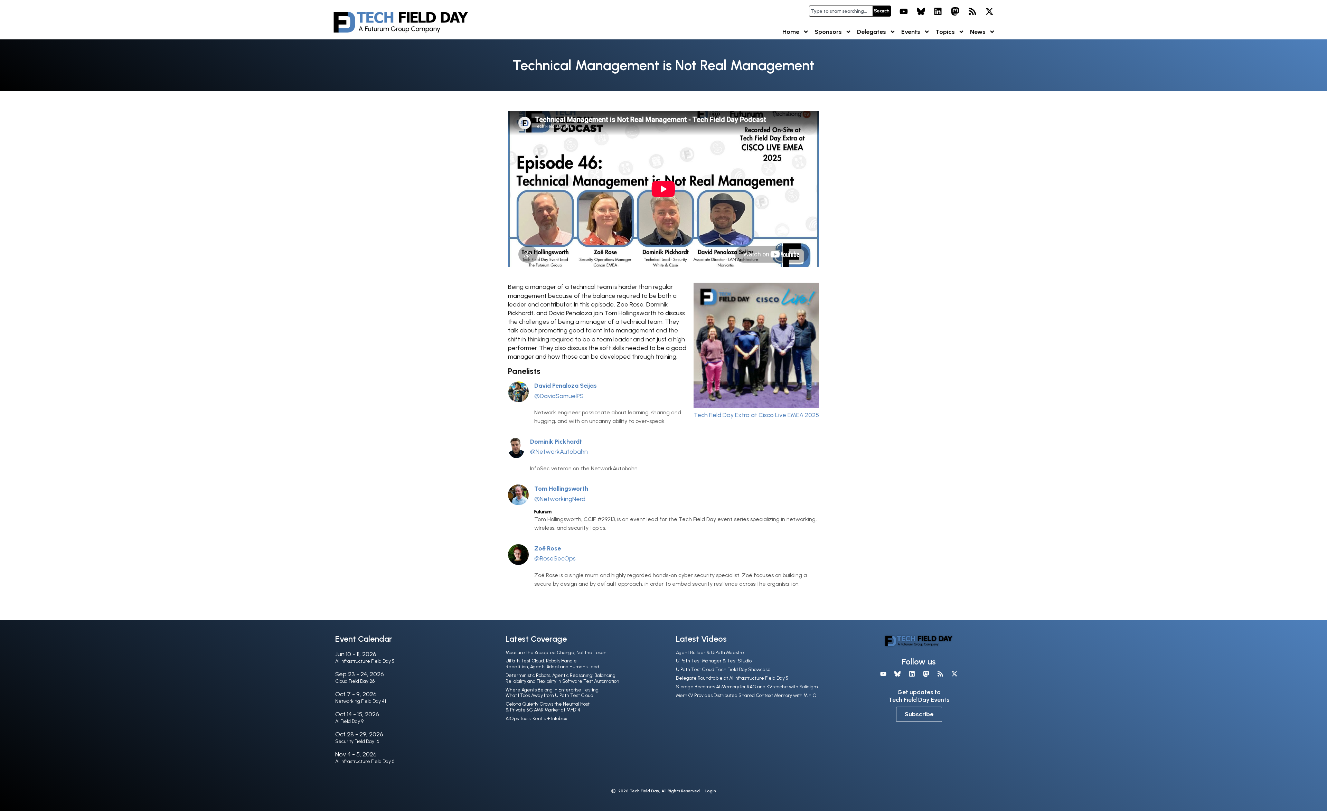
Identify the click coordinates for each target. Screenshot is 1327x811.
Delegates (871, 32)
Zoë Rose (547, 548)
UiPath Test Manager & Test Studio (714, 661)
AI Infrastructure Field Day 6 (364, 761)
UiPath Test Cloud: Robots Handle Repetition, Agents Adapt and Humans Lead (552, 664)
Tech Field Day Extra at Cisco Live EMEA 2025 (756, 415)
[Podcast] (972, 11)
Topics (945, 32)
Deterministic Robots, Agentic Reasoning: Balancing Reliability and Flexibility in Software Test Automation (562, 678)
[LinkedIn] (938, 11)
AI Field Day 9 (349, 721)
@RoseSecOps (555, 558)
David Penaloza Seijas (565, 385)
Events (910, 32)
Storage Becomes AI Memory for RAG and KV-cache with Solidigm (747, 687)
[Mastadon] (955, 11)
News (978, 32)
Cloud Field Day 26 (355, 681)
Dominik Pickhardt (556, 441)
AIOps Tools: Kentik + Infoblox (536, 719)
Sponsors (828, 32)
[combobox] (841, 11)
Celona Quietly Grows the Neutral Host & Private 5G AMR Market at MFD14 (548, 707)
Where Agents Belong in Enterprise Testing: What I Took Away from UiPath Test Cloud (553, 693)
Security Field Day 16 (357, 741)
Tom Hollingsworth (561, 488)
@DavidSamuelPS (559, 396)
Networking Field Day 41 (360, 701)
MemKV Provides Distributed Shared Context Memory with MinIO (746, 695)
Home (790, 32)
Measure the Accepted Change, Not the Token (556, 653)
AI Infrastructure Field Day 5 (364, 661)
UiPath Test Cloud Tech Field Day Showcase (723, 669)
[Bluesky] (921, 11)
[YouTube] (904, 11)
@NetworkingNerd (559, 499)
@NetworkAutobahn (559, 451)
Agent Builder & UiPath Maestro (710, 653)
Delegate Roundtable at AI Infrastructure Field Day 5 (732, 678)
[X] (989, 11)
